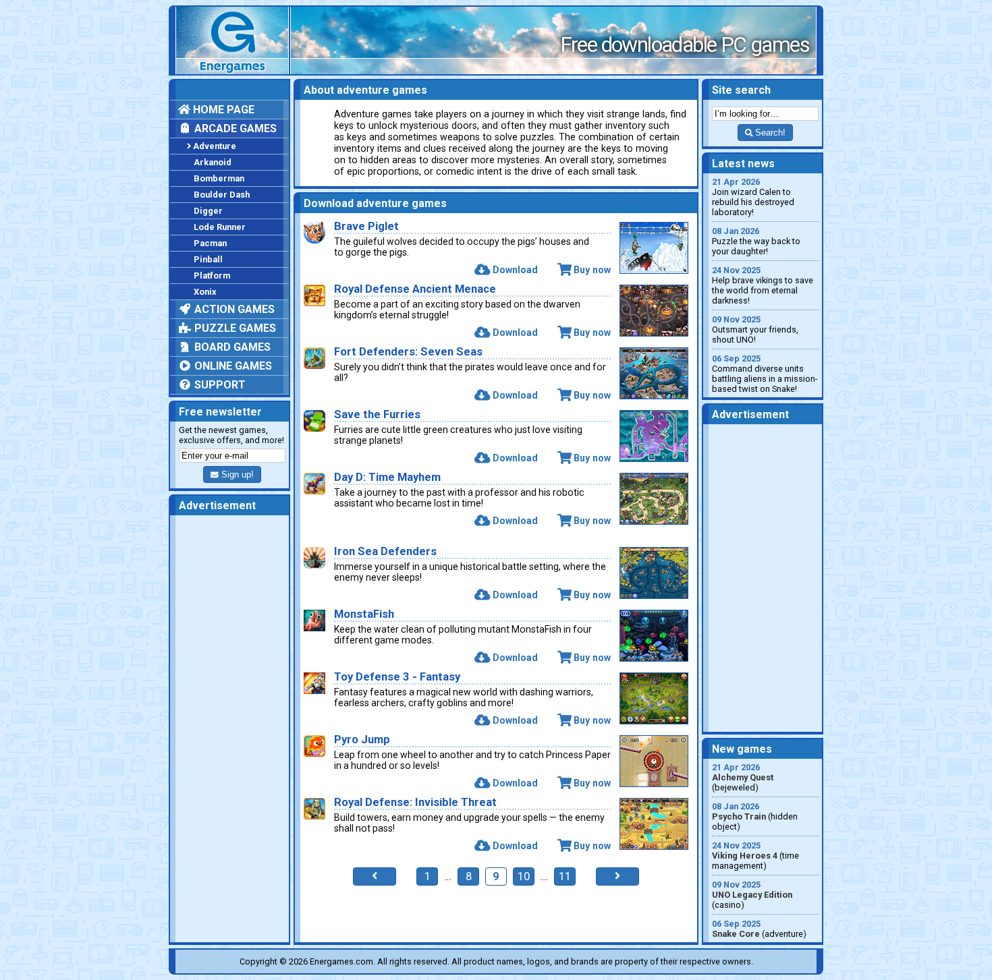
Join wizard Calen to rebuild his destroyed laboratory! (753, 197)
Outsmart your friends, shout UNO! (755, 329)
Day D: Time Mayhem (387, 477)
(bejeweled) (742, 777)
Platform (212, 275)
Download (515, 269)
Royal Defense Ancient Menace (415, 289)
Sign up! (236, 474)
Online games (232, 365)
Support (219, 384)
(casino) (752, 895)
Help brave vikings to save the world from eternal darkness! (762, 285)
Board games (231, 347)
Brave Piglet (366, 226)
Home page (222, 109)
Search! (769, 132)
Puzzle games (234, 328)
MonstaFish (364, 614)
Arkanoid (212, 162)
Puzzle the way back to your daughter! (756, 241)
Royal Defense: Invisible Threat (415, 802)
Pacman (210, 243)
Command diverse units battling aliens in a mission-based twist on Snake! (765, 373)
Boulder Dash (222, 195)
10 (524, 876)
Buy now (592, 269)
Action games (233, 309)
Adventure (214, 146)
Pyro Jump (362, 739)
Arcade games (234, 128)
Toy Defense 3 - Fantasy (397, 676)
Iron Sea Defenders (385, 551)
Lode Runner (220, 227)
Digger (208, 211)
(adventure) (759, 929)
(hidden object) (755, 816)
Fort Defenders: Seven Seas (408, 351)
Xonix (205, 292)
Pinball (208, 259)
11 (565, 876)
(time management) (755, 855)
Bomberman (219, 178)
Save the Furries (377, 414)
